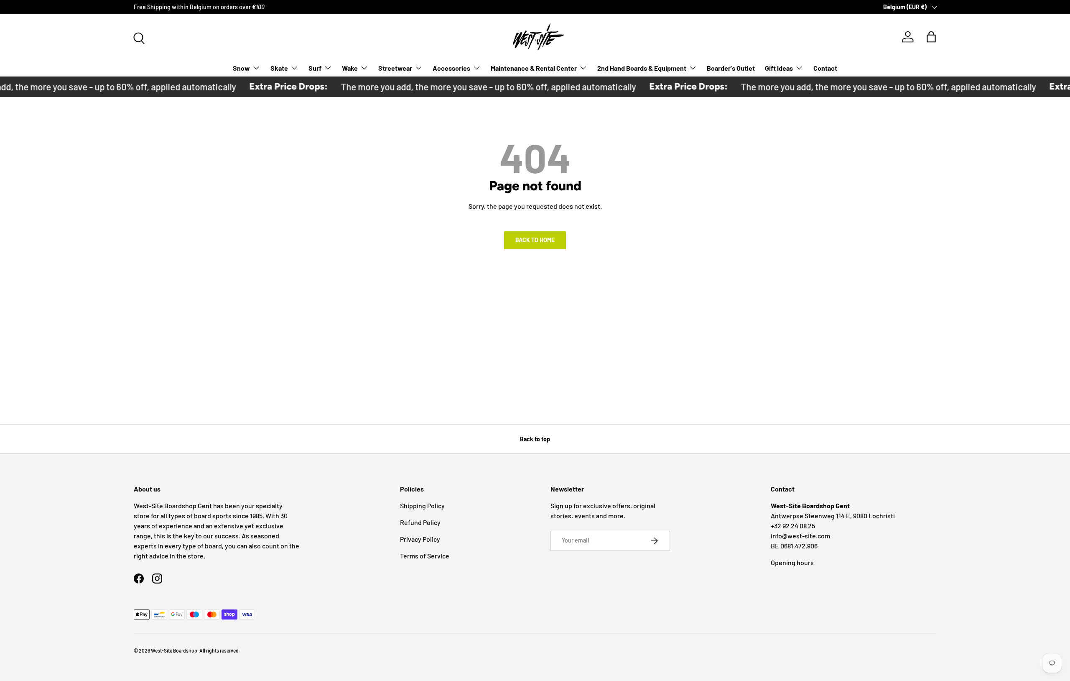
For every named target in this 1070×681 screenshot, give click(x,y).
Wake (350, 68)
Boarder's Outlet (731, 68)
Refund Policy (420, 522)
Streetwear (395, 68)
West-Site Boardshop (174, 650)
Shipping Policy (422, 505)
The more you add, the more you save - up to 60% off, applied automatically (480, 86)
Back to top (535, 439)
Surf (314, 68)
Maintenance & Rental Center (534, 68)
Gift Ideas (779, 68)
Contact (825, 68)
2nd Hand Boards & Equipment (641, 68)
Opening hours (792, 562)
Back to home (535, 239)
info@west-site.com (800, 536)
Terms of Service (424, 556)
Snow (241, 68)
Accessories (451, 68)
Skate (279, 68)
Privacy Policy (420, 539)
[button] (931, 37)
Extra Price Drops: (281, 86)
